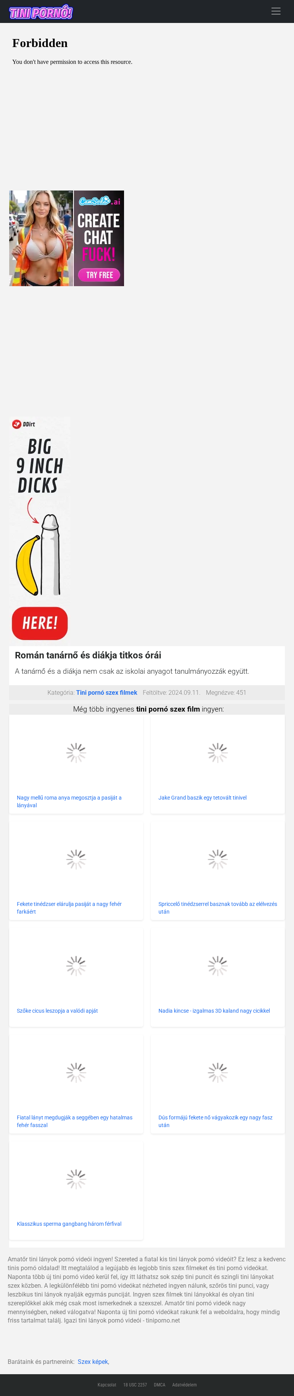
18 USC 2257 (135, 1385)
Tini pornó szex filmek (106, 692)
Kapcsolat (107, 1385)
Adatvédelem (184, 1385)
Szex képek (93, 1361)
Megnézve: (220, 692)
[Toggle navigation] (276, 11)
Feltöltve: (155, 692)
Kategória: (61, 692)
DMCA (159, 1385)
